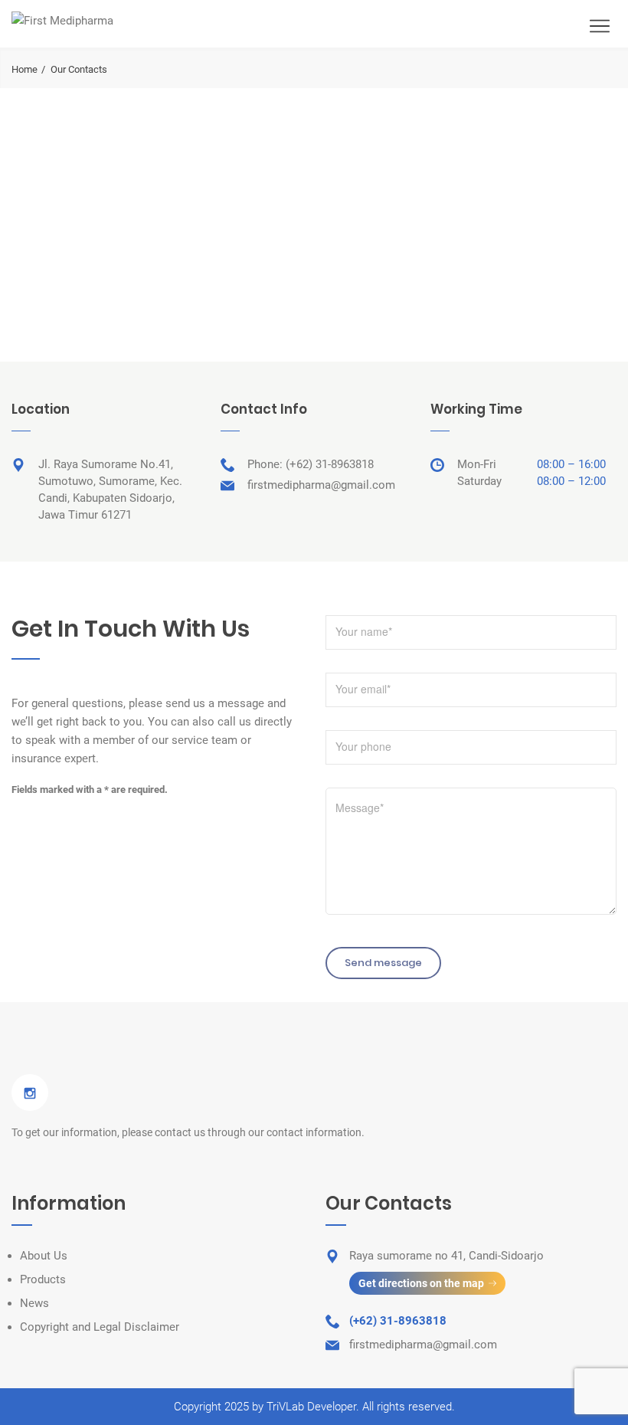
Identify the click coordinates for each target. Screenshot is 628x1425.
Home (24, 69)
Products (43, 1279)
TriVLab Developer (311, 1407)
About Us (43, 1256)
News (34, 1303)
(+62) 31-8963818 (330, 464)
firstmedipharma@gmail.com (321, 485)
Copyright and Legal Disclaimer (99, 1327)
